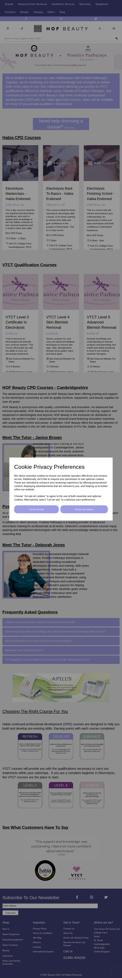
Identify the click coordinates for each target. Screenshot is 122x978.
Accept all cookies (84, 509)
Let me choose (36, 509)
